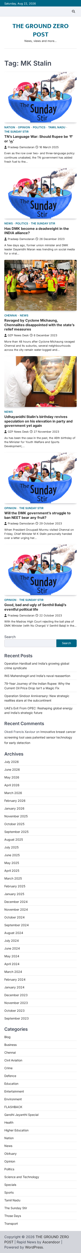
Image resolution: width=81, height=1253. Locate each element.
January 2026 (14, 808)
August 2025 (13, 839)
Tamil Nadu (56, 127)
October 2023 (14, 1010)
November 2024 (16, 909)
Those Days (12, 1216)
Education (11, 1083)
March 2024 (13, 971)
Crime (8, 1068)
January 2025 (14, 894)
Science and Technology (21, 1177)
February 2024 (14, 979)
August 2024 (13, 933)
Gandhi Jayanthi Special (21, 1114)
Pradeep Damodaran (21, 147)
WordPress (34, 1247)
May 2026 (11, 777)
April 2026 (11, 785)
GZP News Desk (18, 335)
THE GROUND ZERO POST (41, 30)
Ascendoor (51, 1242)
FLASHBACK (13, 1107)
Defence (10, 1076)
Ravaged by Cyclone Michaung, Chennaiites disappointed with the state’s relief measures (39, 325)
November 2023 (16, 1003)
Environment (13, 1099)
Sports (9, 1192)
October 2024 (14, 917)
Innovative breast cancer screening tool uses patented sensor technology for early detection (40, 737)
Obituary (10, 1153)
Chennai (10, 315)
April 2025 (11, 870)
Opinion (24, 127)
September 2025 (16, 832)
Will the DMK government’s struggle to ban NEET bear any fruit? (37, 515)
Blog (7, 1037)
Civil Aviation (13, 1060)
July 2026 (11, 762)
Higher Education (16, 1130)
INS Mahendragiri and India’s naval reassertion (37, 676)
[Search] (73, 11)
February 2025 (14, 886)
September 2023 (16, 1018)
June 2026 (12, 769)
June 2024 (12, 948)
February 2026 (14, 800)
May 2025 (11, 863)
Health (8, 1122)
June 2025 (12, 855)
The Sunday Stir (16, 131)
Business (10, 1045)
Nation (9, 127)
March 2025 (13, 878)
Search (10, 637)
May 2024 (11, 956)
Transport (11, 1223)
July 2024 (11, 940)
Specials (10, 1184)
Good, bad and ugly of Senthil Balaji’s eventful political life (35, 607)
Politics (39, 127)
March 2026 (13, 793)
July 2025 (11, 847)
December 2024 (16, 902)
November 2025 (16, 816)
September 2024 (16, 925)
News (8, 223)
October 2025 (14, 824)
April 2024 (11, 964)
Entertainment (14, 1091)
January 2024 (14, 987)
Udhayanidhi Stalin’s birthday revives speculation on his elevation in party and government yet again (38, 421)
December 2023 (16, 995)
